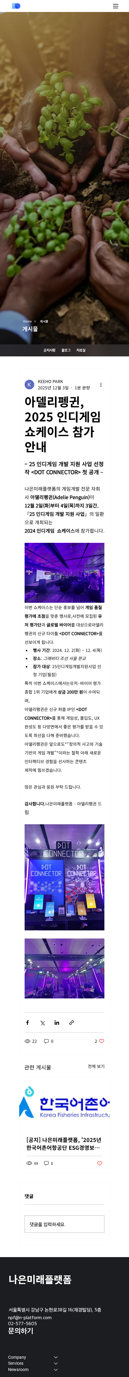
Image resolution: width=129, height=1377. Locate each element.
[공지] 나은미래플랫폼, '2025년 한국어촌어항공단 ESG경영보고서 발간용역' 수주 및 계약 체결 (63, 1143)
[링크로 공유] (71, 1022)
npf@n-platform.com (30, 1317)
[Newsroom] (56, 1370)
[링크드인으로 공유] (57, 1022)
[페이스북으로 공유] (27, 1022)
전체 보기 (96, 1066)
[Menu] (115, 6)
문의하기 (20, 1330)
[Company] (56, 1357)
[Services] (56, 1363)
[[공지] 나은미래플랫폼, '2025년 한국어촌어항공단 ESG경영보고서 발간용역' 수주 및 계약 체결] (64, 1103)
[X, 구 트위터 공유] (42, 1022)
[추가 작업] (100, 384)
